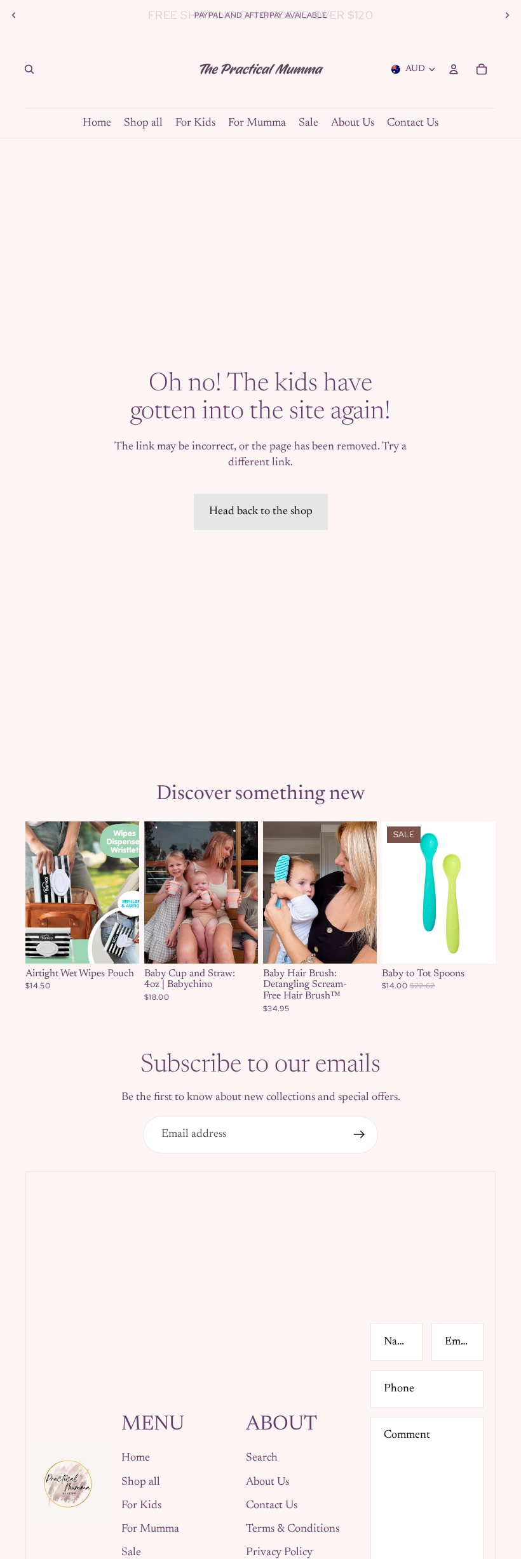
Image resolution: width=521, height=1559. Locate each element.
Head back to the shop (261, 511)
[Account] (454, 69)
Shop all (140, 1482)
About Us (267, 1482)
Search (262, 1458)
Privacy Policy (279, 1552)
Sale (131, 1552)
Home (135, 1458)
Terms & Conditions (292, 1529)
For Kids (141, 1505)
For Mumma (150, 1529)
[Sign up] (359, 1135)
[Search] (29, 69)
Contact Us (271, 1505)
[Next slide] (507, 15)
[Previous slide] (14, 15)
